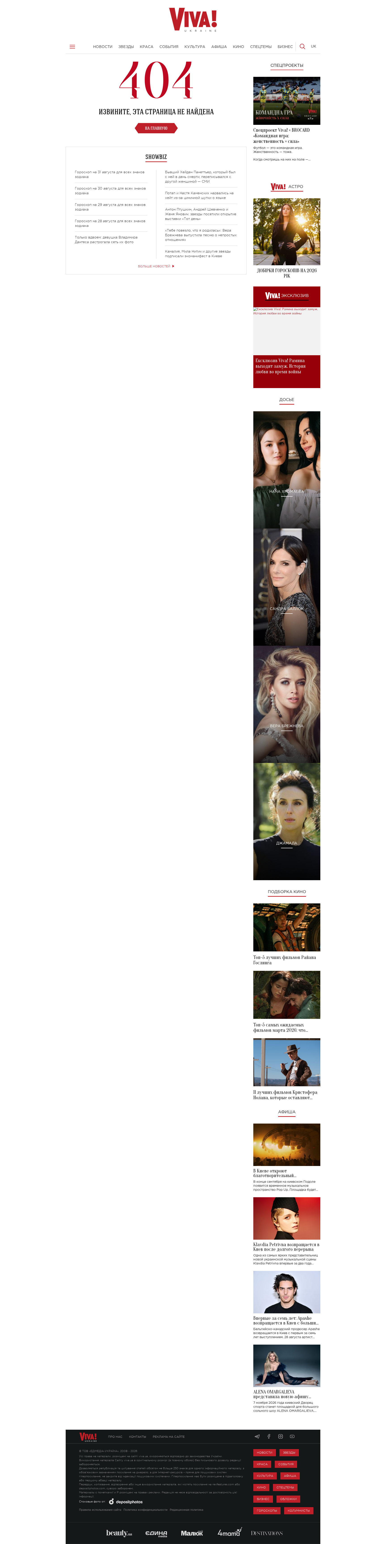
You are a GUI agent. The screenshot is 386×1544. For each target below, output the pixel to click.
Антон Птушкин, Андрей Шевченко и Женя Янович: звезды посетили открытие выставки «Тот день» (200, 214)
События (286, 1464)
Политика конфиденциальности (146, 1510)
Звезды (289, 1452)
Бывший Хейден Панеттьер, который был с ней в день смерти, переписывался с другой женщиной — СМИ (200, 177)
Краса (262, 1464)
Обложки (288, 1499)
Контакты (137, 1436)
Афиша (287, 1112)
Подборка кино (287, 892)
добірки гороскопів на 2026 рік (287, 273)
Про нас (115, 1436)
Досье (286, 400)
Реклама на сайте (169, 1436)
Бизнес (263, 1499)
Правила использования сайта (100, 1510)
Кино (261, 1487)
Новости (264, 1452)
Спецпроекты (287, 65)
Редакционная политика (186, 1510)
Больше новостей (154, 266)
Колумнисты (299, 1510)
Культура (265, 1475)
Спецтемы (285, 1487)
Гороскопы (267, 1510)
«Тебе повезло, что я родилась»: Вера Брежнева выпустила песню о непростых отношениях (201, 235)
